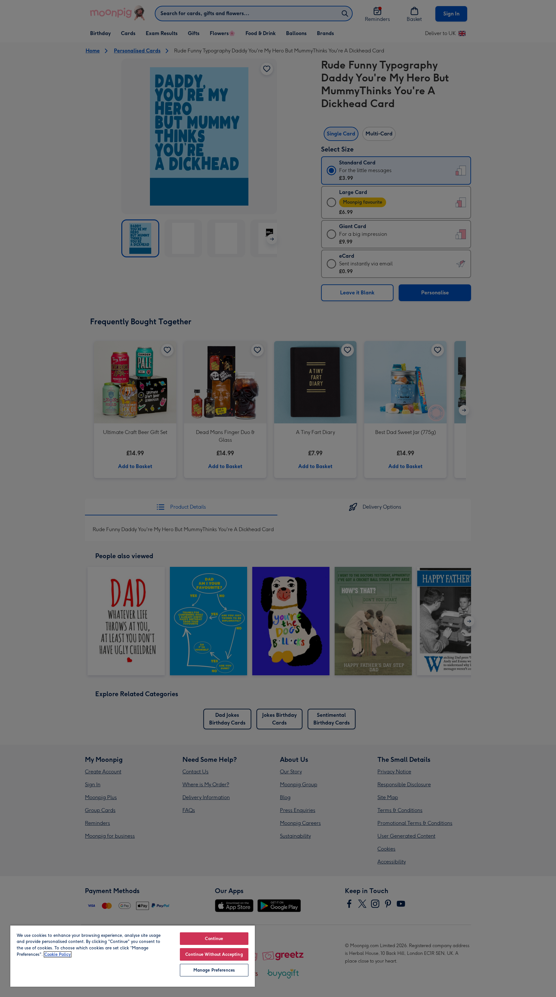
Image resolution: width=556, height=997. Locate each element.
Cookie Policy (57, 954)
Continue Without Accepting (214, 954)
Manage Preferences (214, 970)
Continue (214, 938)
